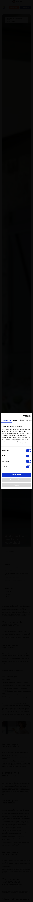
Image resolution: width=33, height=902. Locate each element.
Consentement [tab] (6, 420)
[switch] (28, 456)
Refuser (16, 485)
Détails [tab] (15, 420)
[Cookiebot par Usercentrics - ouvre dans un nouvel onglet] (23, 416)
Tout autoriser (16, 474)
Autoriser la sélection (16, 480)
